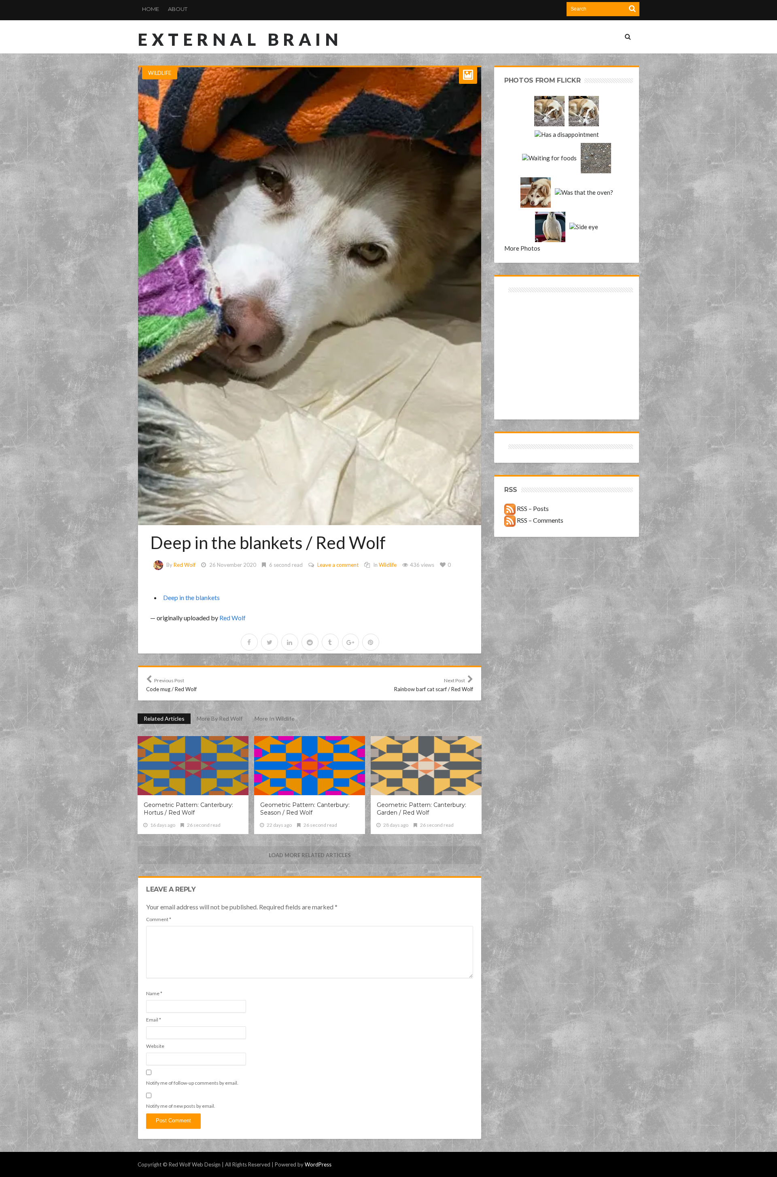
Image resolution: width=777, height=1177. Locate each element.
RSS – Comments (539, 520)
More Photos (522, 248)
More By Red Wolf (219, 718)
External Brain (240, 39)
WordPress (318, 1164)
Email (153, 1020)
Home (150, 9)
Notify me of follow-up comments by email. (192, 1083)
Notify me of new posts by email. (180, 1106)
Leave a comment (338, 565)
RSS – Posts (532, 508)
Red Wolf (184, 565)
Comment (158, 919)
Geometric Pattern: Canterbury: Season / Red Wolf (305, 808)
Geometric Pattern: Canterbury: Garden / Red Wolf (421, 808)
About (177, 9)
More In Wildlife (275, 718)
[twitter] (269, 642)
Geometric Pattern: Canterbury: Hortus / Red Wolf (188, 808)
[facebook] (249, 642)
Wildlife (159, 73)
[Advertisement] (535, 323)
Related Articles (164, 718)
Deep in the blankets (191, 597)
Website (155, 1046)
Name (154, 993)
